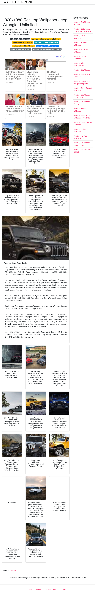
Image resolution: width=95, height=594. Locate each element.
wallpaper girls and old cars (20, 49)
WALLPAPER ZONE (18, 2)
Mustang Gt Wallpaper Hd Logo (82, 23)
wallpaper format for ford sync (47, 46)
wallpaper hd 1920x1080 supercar (46, 42)
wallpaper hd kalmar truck (20, 39)
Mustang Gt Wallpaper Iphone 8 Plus (82, 144)
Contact (39, 589)
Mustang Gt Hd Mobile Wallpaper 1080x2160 (82, 116)
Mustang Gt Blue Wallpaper (80, 57)
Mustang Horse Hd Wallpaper (81, 50)
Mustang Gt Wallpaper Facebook (82, 75)
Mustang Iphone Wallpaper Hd (80, 64)
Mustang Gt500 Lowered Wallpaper (83, 123)
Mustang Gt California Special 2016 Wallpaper (82, 30)
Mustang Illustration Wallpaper (81, 43)
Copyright (63, 589)
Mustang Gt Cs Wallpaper (79, 37)
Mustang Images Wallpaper (80, 109)
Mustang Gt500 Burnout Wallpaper (83, 89)
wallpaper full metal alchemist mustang (47, 49)
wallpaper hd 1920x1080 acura (23, 46)
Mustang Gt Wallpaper (82, 70)
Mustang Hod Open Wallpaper (81, 130)
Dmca (30, 589)
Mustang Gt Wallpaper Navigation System (82, 82)
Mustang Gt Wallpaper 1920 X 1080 (82, 150)
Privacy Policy (51, 589)
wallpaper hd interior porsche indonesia (46, 39)
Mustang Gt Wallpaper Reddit (82, 103)
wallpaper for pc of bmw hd (23, 42)
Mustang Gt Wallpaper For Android (82, 96)
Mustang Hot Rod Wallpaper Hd (80, 137)
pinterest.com (15, 570)
